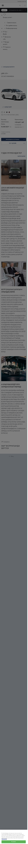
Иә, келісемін (13, 841)
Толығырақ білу (4, 839)
